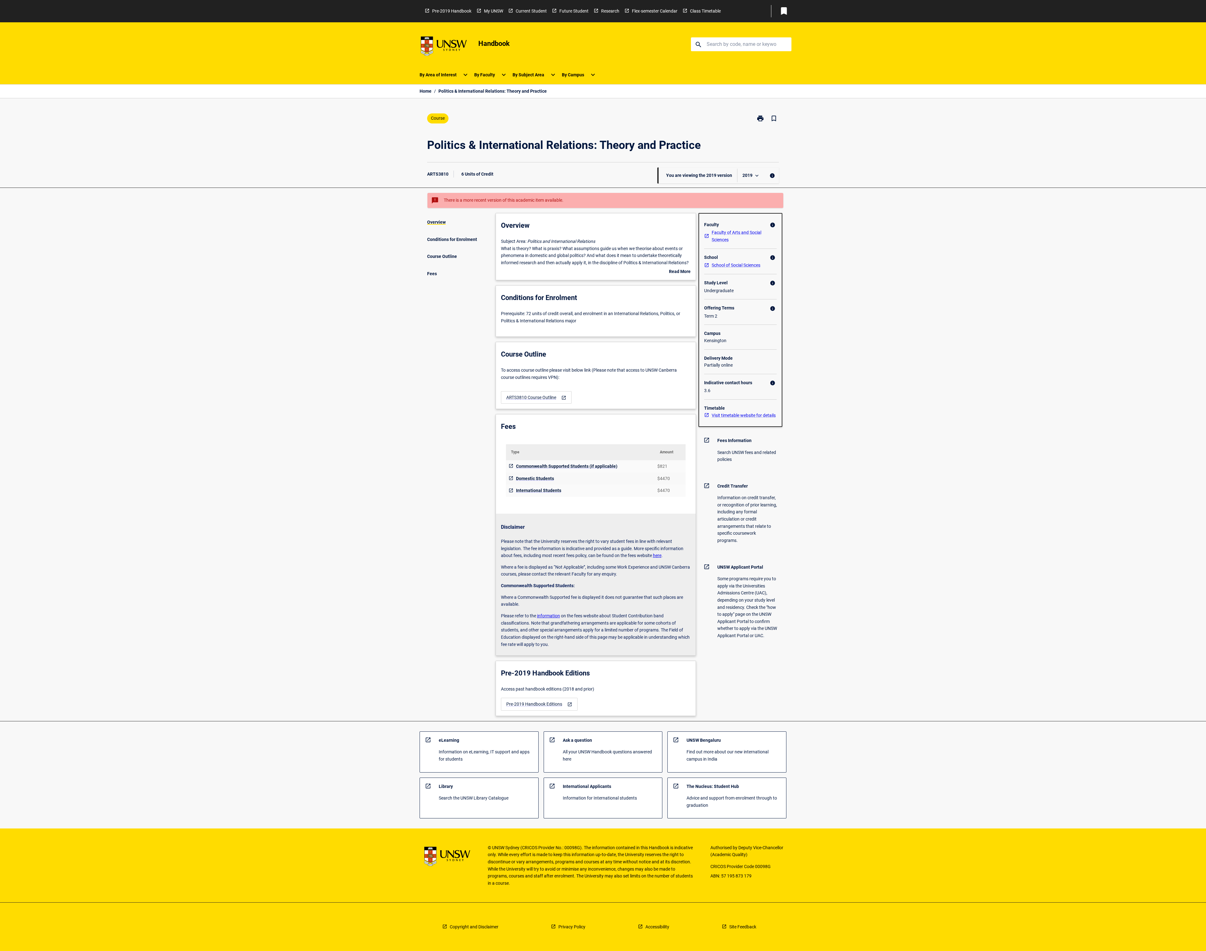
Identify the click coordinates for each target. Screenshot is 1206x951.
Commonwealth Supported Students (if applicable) (566, 466)
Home (426, 91)
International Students (538, 490)
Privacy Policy (571, 926)
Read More (680, 272)
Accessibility (657, 926)
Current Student (531, 11)
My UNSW (493, 11)
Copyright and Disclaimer (474, 926)
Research (610, 11)
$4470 (663, 478)
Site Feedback (742, 926)
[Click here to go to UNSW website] (443, 47)
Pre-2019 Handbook (451, 11)
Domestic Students (535, 478)
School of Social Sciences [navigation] (736, 265)
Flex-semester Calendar (654, 11)
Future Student (574, 11)
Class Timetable (705, 11)
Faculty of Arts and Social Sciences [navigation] (736, 236)
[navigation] (536, 397)
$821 (662, 466)
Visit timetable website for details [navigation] (744, 415)
